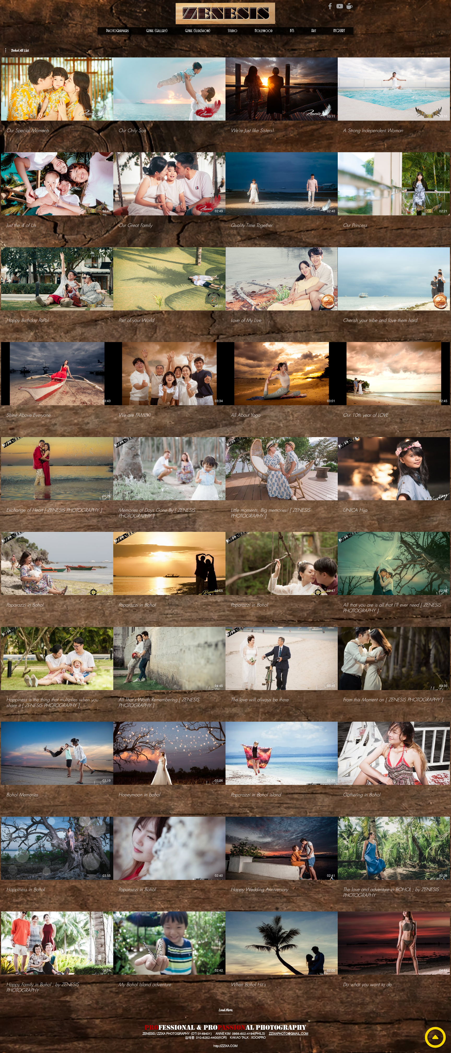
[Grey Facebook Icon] (330, 6)
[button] (117, 31)
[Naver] (349, 6)
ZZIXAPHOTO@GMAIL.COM (288, 1034)
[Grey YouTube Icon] (340, 6)
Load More (226, 1010)
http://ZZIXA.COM (225, 1046)
